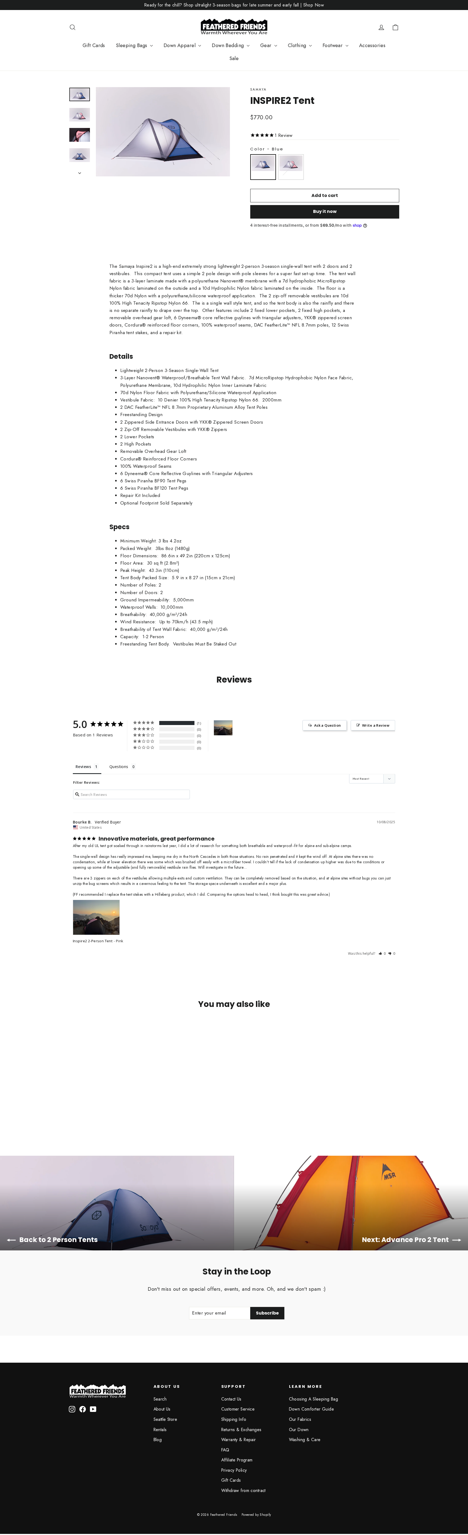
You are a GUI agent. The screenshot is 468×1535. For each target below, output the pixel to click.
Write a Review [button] (375, 725)
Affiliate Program (237, 1460)
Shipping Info (233, 1419)
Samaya (258, 89)
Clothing (298, 45)
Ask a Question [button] (327, 725)
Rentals (160, 1430)
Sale (234, 58)
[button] (382, 953)
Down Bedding (228, 45)
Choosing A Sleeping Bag (313, 1399)
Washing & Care (305, 1440)
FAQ (225, 1450)
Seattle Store (165, 1419)
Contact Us (231, 1399)
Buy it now (325, 211)
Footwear (333, 45)
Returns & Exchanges (241, 1430)
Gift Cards (94, 45)
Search (160, 1399)
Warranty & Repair (238, 1440)
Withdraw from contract (243, 1490)
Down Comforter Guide (311, 1409)
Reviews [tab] (83, 766)
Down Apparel (180, 45)
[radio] (263, 167)
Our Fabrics (300, 1419)
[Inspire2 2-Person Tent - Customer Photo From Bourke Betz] (223, 727)
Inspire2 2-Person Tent (92, 940)
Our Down (299, 1430)
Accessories (372, 45)
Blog (158, 1440)
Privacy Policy (234, 1470)
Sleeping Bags (132, 45)
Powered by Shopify (256, 1514)
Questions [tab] (118, 766)
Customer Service (238, 1409)
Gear (266, 45)
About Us (162, 1409)
